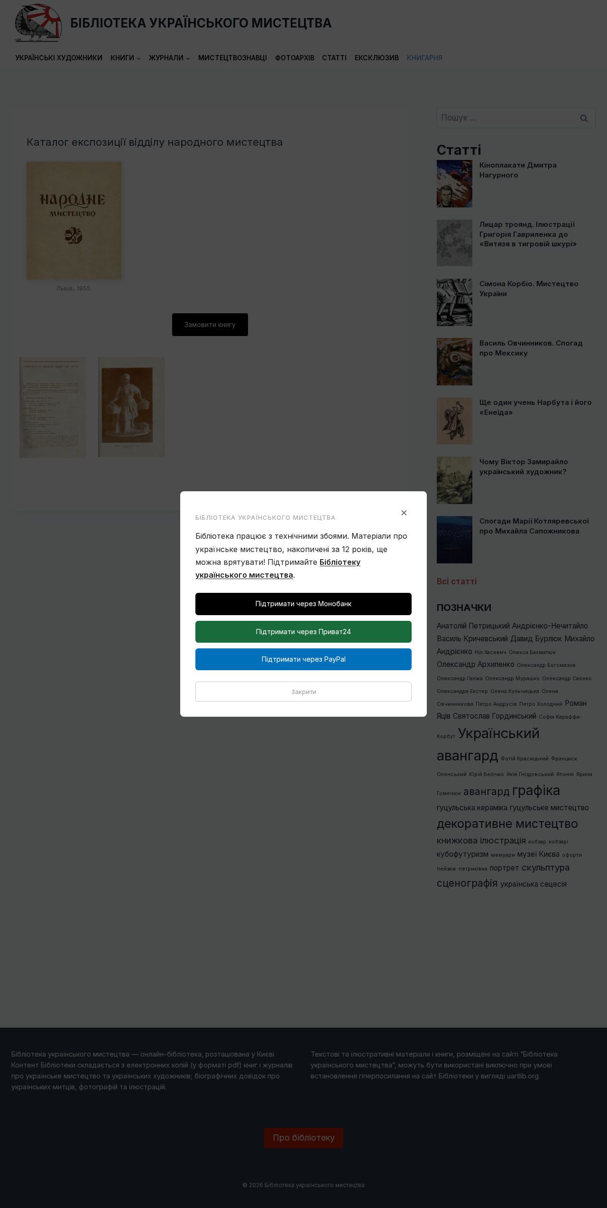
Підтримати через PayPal (304, 659)
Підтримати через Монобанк (303, 603)
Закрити (303, 691)
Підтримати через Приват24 (303, 631)
